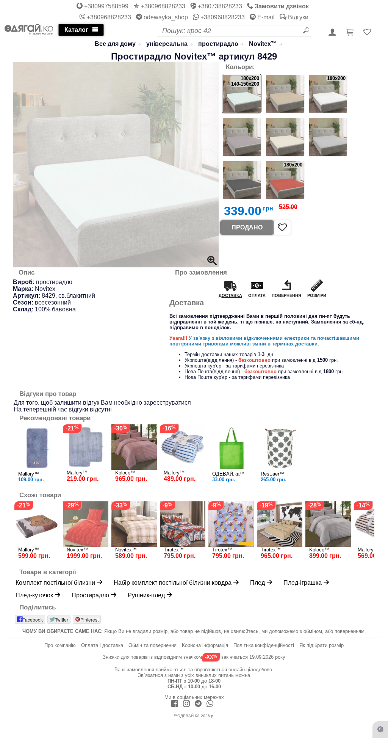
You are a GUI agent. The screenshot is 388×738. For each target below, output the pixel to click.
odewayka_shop (165, 17)
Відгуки (297, 17)
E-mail (265, 17)
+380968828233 (162, 6)
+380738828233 (219, 6)
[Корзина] (351, 32)
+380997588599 (105, 6)
